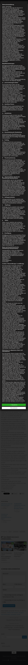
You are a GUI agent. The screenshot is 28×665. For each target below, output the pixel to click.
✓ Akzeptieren (13, 404)
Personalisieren (13, 408)
